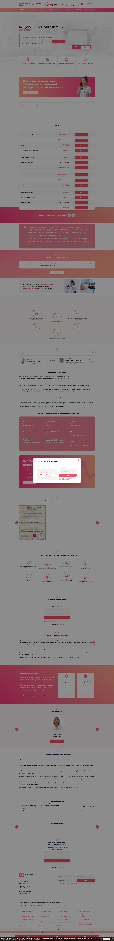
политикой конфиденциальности (64, 479)
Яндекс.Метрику (39, 938)
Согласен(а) (106, 938)
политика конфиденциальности (18, 939)
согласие (94, 938)
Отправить (68, 475)
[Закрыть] (112, 939)
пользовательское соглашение (33, 939)
